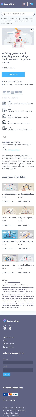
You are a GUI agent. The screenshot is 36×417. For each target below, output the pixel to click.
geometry (29, 292)
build (10, 287)
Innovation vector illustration (15, 241)
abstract (8, 285)
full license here (14, 150)
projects (19, 303)
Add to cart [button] (7, 201)
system (31, 305)
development (22, 289)
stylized (25, 305)
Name (5, 359)
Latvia (5, 413)
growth (4, 294)
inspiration (13, 296)
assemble (5, 287)
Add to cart (13, 74)
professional (6, 303)
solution (12, 305)
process (30, 301)
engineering (6, 292)
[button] (32, 30)
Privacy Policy (8, 344)
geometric (21, 292)
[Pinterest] (5, 327)
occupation (5, 301)
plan (25, 301)
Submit (7, 374)
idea (8, 294)
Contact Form (8, 337)
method (8, 298)
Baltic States (13, 413)
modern (25, 298)
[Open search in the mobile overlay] (18, 13)
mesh (3, 298)
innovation (5, 296)
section (31, 303)
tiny (3, 307)
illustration (14, 294)
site (8, 305)
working (16, 307)
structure (19, 305)
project (13, 303)
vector (7, 307)
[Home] (1, 19)
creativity (14, 289)
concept (30, 287)
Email (5, 366)
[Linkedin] (10, 327)
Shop (5, 340)
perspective (19, 301)
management (28, 296)
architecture (23, 285)
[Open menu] (24, 4)
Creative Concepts (14, 282)
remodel (25, 303)
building (15, 287)
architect (15, 285)
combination (23, 287)
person (12, 301)
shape (4, 305)
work (11, 307)
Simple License (8, 347)
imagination (23, 294)
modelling (19, 298)
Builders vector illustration (14, 265)
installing (20, 296)
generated (14, 292)
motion (31, 298)
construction (6, 289)
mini (13, 298)
